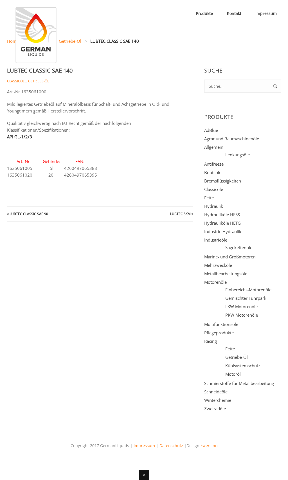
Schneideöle (216, 392)
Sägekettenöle (238, 247)
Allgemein (213, 147)
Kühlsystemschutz (242, 365)
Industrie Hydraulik (222, 231)
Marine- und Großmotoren (230, 257)
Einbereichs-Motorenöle (248, 289)
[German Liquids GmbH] (36, 60)
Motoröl (233, 374)
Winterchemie (217, 400)
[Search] (275, 86)
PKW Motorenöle (241, 315)
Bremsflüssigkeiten (222, 181)
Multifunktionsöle (221, 324)
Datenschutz (171, 445)
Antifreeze (214, 164)
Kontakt (234, 13)
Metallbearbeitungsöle (225, 273)
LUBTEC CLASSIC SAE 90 (29, 213)
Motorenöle (215, 282)
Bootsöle (212, 172)
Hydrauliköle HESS (222, 214)
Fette (209, 197)
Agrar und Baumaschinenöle (231, 138)
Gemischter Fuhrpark (245, 298)
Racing (210, 341)
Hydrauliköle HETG (222, 223)
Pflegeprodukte (219, 332)
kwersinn (209, 445)
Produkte (204, 13)
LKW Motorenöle (241, 306)
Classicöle (16, 81)
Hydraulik (213, 206)
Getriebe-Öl (70, 41)
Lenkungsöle (237, 154)
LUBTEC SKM (180, 213)
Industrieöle (215, 240)
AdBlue (211, 130)
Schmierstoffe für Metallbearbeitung (239, 383)
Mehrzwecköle (218, 265)
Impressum (266, 13)
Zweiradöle (215, 408)
